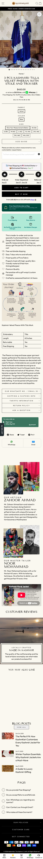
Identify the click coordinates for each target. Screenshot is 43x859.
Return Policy (21, 405)
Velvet (21, 111)
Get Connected (21, 836)
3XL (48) (17, 135)
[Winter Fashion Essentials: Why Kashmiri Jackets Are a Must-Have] (8, 753)
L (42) (20, 132)
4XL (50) (26, 135)
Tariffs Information (21, 401)
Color (21, 116)
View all (21, 727)
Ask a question (21, 410)
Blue (21, 119)
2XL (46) (36, 132)
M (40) (13, 132)
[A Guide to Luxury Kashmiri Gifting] (8, 768)
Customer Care (21, 829)
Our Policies (21, 822)
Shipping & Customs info (21, 396)
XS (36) (34, 128)
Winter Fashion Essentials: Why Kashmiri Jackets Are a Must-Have (28, 757)
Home (21, 74)
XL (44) (27, 132)
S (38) (6, 132)
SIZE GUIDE (22, 141)
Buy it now (21, 194)
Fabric (21, 107)
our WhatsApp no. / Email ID (21, 391)
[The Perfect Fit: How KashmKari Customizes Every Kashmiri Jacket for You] (8, 736)
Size (21, 124)
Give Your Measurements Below (18, 128)
